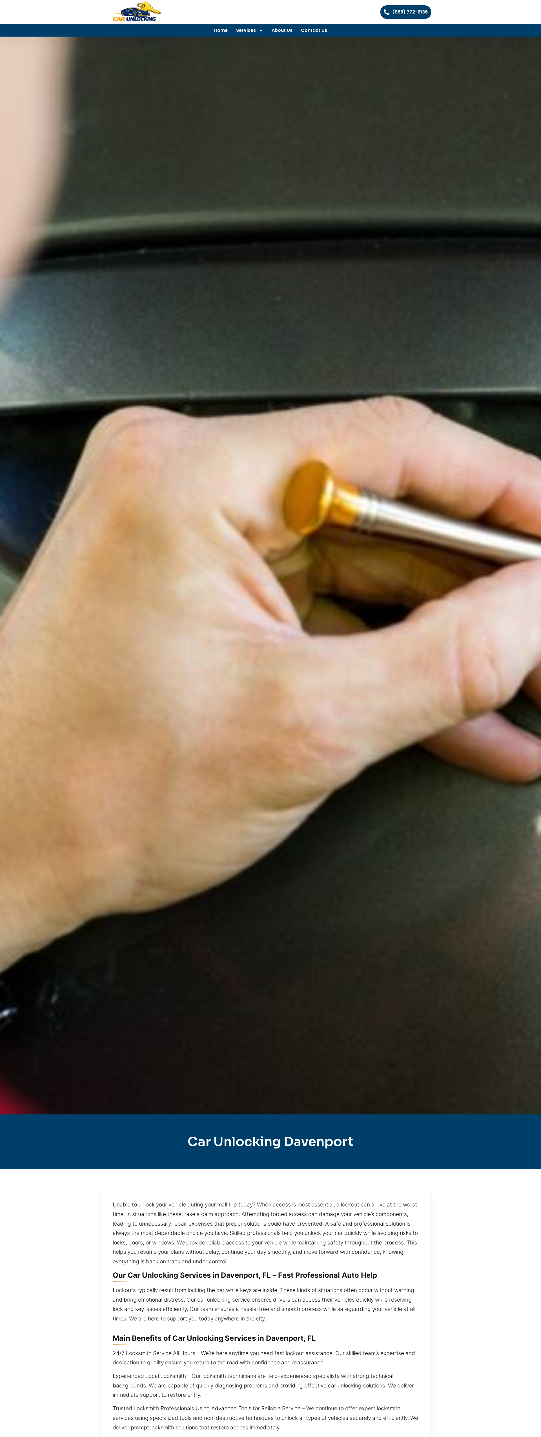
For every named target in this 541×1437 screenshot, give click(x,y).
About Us (282, 30)
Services (246, 30)
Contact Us (314, 30)
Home (221, 30)
